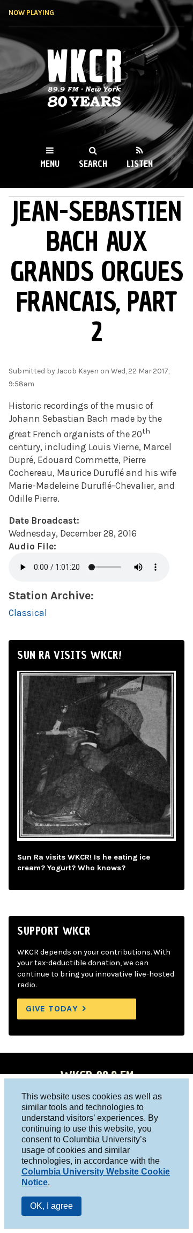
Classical (28, 612)
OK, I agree (51, 1205)
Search (93, 164)
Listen (140, 164)
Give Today (52, 1008)
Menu (50, 164)
